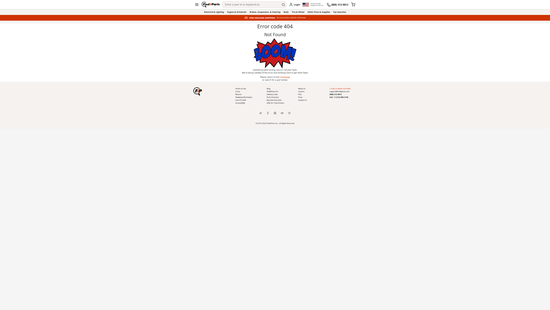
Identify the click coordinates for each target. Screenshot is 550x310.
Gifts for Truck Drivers (275, 103)
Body (286, 12)
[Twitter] (260, 113)
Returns (238, 94)
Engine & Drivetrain (236, 12)
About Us (301, 88)
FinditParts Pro (272, 91)
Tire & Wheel (298, 12)
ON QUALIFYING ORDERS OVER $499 (291, 18)
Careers (301, 91)
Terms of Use (240, 88)
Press (300, 97)
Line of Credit (240, 100)
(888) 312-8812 (336, 94)
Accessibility (240, 103)
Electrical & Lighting (214, 12)
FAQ (299, 94)
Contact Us (302, 100)
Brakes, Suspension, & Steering (265, 12)
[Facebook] (267, 113)
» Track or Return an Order (340, 88)
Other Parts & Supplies (319, 12)
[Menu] (196, 4)
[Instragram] (275, 113)
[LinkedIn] (289, 113)
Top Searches (339, 12)
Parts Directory (273, 97)
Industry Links (272, 94)
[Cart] (353, 4)
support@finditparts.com (339, 91)
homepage (285, 77)
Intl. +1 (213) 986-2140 (339, 97)
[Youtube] (282, 113)
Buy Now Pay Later (274, 100)
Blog (268, 88)
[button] (197, 91)
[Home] (211, 4)
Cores (237, 91)
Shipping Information (243, 97)
